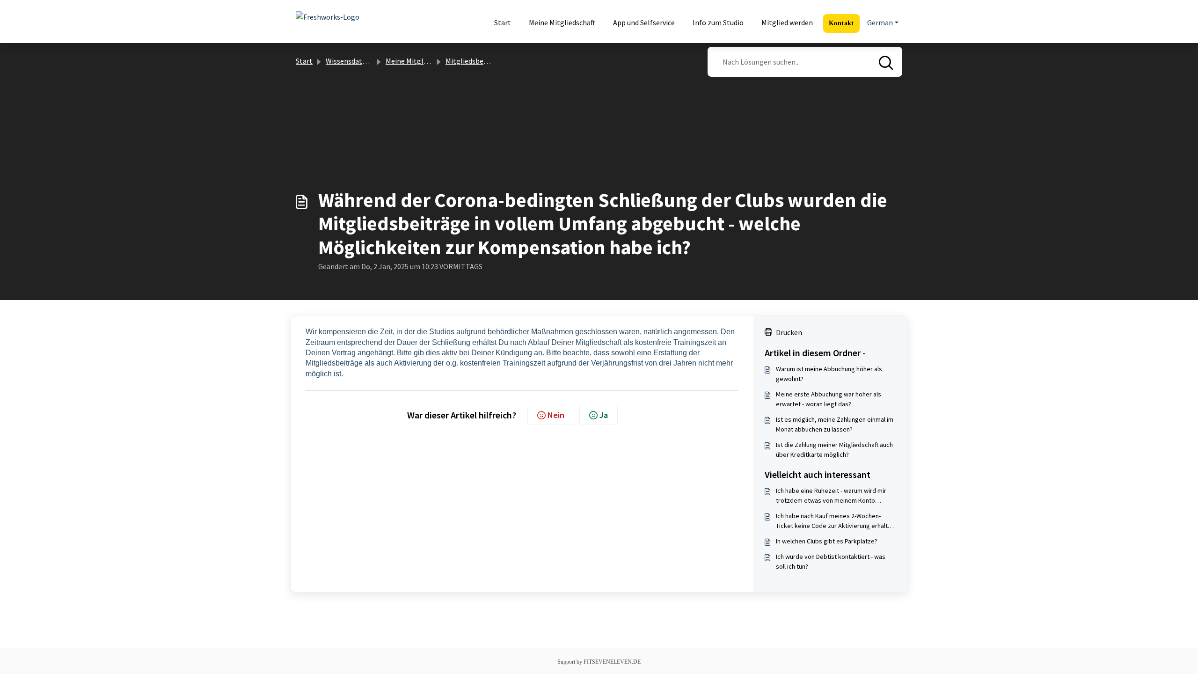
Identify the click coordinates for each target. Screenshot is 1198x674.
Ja (603, 415)
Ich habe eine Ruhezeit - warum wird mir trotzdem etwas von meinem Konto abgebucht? (831, 496)
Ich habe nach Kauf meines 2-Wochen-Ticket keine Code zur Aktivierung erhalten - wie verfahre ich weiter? (835, 521)
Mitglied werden (787, 22)
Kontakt (841, 23)
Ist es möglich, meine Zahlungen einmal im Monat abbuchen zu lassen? (834, 424)
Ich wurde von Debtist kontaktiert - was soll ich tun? (830, 561)
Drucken (789, 332)
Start (502, 22)
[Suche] (885, 56)
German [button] (880, 22)
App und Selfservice (644, 22)
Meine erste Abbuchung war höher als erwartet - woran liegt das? (828, 399)
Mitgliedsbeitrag (472, 61)
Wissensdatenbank (356, 61)
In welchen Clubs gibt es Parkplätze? (826, 541)
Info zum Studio (718, 22)
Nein (556, 415)
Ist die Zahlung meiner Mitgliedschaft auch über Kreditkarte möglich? (834, 449)
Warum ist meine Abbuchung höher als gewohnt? (829, 374)
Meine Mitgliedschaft (562, 22)
